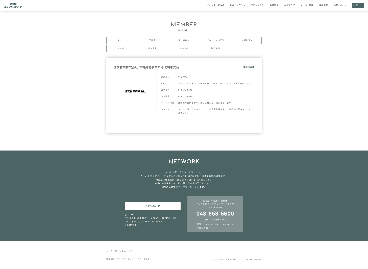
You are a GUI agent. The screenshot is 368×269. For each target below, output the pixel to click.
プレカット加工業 (215, 40)
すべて (120, 40)
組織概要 (323, 5)
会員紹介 (274, 5)
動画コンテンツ (237, 5)
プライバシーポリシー (126, 259)
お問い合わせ (340, 5)
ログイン (357, 5)
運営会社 (110, 259)
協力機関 (215, 48)
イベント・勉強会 (215, 5)
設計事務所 (183, 40)
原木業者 (152, 48)
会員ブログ (289, 5)
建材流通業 (247, 40)
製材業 (120, 48)
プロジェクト (257, 5)
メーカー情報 (307, 5)
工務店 (152, 40)
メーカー (184, 48)
